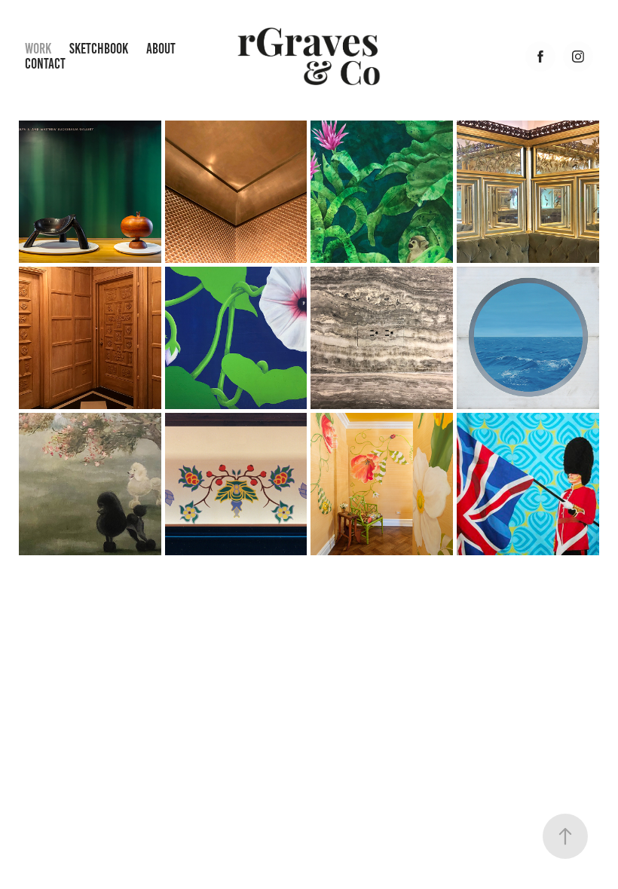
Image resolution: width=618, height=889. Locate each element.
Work (38, 49)
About (161, 49)
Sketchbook (98, 49)
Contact (45, 64)
